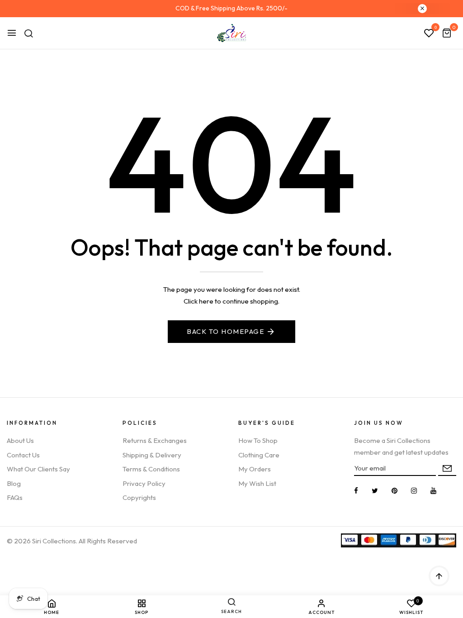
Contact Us (23, 455)
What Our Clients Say (38, 469)
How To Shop (258, 440)
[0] (447, 33)
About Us (20, 440)
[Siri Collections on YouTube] (433, 490)
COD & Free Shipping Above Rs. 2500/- (231, 8)
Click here (198, 301)
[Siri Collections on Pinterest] (394, 490)
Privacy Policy (144, 483)
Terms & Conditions (151, 469)
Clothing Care (258, 455)
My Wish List (257, 483)
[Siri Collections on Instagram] (414, 490)
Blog (14, 483)
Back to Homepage (225, 331)
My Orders (254, 469)
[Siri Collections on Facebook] (356, 490)
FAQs (15, 497)
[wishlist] (429, 33)
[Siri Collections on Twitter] (375, 490)
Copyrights (139, 497)
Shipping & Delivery (152, 455)
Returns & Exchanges (155, 440)
